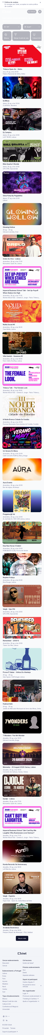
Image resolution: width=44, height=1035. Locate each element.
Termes (12, 1028)
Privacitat (5, 1028)
